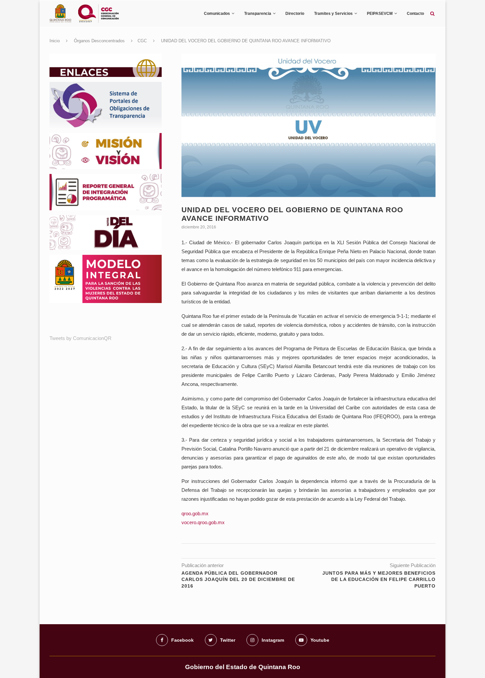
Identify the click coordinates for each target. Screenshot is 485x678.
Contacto (415, 13)
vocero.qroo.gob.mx (203, 522)
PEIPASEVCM (380, 13)
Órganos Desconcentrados (99, 40)
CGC (142, 40)
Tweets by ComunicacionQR (80, 338)
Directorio (294, 13)
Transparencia (257, 13)
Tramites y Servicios (333, 13)
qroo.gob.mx (195, 513)
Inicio (54, 40)
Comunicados (217, 13)
